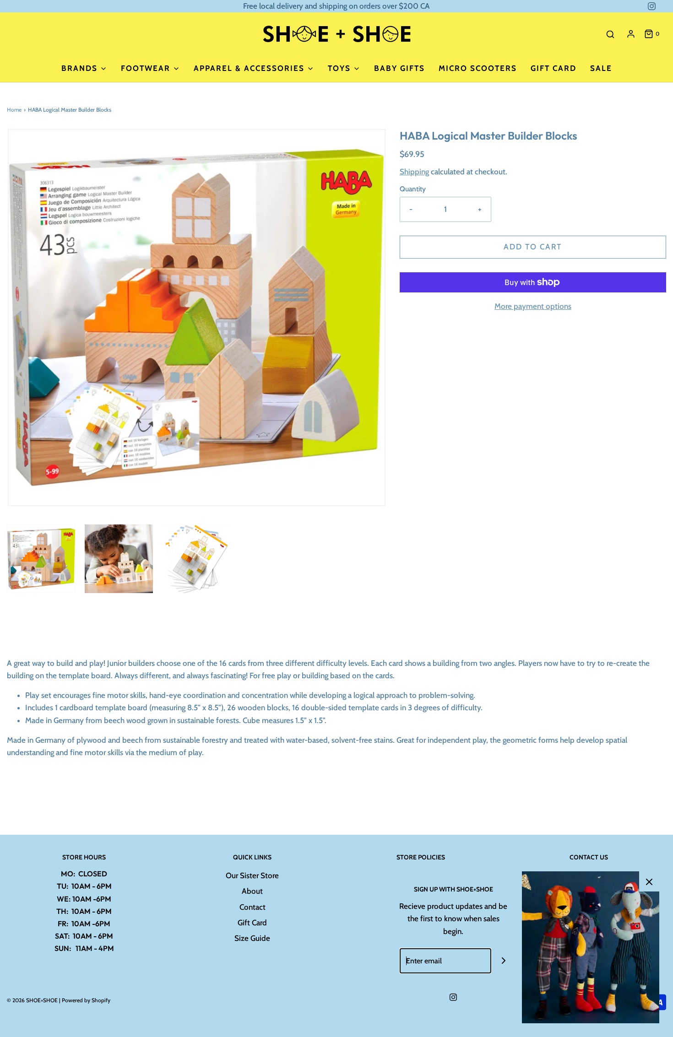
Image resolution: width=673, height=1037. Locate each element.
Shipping (414, 171)
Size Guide (252, 938)
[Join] (503, 960)
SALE (601, 68)
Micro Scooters (478, 68)
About (252, 891)
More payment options (532, 306)
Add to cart (533, 246)
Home (14, 109)
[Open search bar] (610, 34)
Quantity (413, 188)
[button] (41, 558)
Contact (252, 907)
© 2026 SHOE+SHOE (32, 1000)
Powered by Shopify (86, 1000)
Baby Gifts (399, 68)
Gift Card (553, 68)
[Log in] (630, 33)
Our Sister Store (252, 875)
